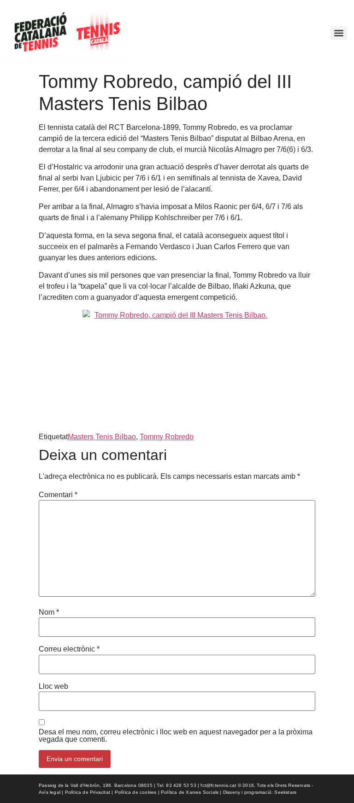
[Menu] (338, 33)
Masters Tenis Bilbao (102, 437)
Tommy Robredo (167, 437)
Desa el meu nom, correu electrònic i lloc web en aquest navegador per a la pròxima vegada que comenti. (176, 735)
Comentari (58, 495)
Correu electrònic (69, 649)
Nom (49, 612)
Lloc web (53, 686)
